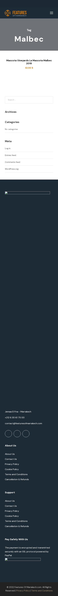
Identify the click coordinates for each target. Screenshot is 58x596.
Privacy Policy (12, 464)
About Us (10, 454)
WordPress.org (11, 169)
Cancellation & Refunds (17, 479)
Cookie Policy (12, 469)
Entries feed (10, 155)
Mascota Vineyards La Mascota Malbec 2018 (29, 62)
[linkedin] (9, 4)
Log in (7, 148)
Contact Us (11, 459)
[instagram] (17, 4)
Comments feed (12, 162)
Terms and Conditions (16, 474)
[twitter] (13, 4)
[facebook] (4, 4)
